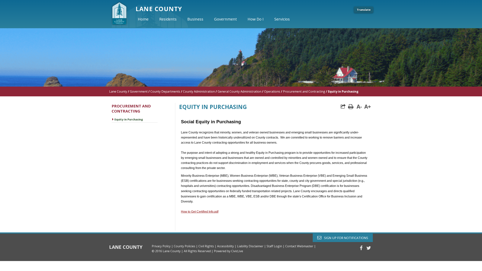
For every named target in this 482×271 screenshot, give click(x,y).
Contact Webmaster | (300, 246)
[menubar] (217, 19)
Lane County (118, 91)
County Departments (165, 91)
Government (139, 91)
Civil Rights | (207, 246)
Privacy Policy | (162, 246)
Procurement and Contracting (304, 91)
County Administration (199, 91)
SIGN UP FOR (344, 237)
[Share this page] (343, 106)
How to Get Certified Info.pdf (199, 211)
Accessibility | (226, 246)
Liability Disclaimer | (251, 246)
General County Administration (239, 91)
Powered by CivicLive (228, 251)
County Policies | (186, 246)
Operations (272, 91)
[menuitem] (146, 19)
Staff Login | (275, 246)
